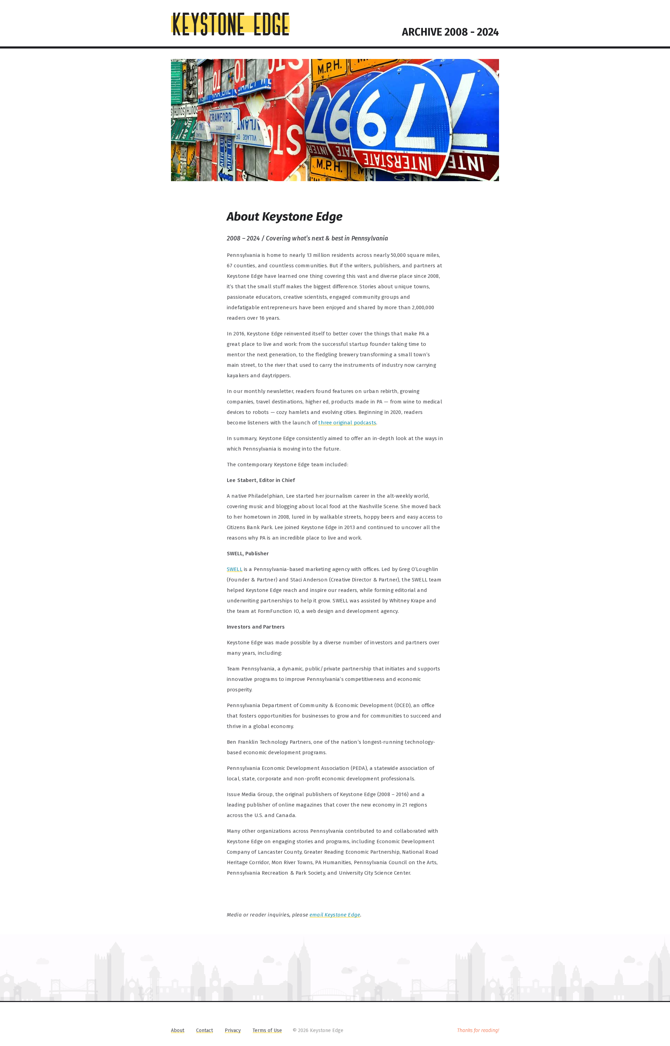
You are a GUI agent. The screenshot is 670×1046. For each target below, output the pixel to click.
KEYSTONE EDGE (230, 24)
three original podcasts (347, 423)
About (177, 1030)
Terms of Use (267, 1030)
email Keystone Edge (335, 915)
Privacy (233, 1030)
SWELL (235, 569)
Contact (204, 1030)
